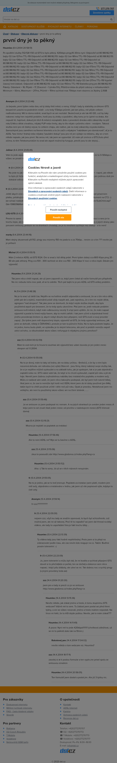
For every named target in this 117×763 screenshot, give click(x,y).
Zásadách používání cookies (42, 198)
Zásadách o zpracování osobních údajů (48, 191)
